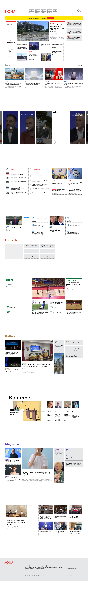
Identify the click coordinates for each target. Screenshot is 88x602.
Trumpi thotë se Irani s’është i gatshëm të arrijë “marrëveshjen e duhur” (14, 229)
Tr (40, 575)
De (29, 575)
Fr (32, 575)
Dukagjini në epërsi (9, 285)
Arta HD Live (9, 31)
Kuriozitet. (57, 449)
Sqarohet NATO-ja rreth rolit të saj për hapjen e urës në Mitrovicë (41, 176)
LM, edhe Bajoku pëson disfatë (56, 307)
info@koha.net (75, 571)
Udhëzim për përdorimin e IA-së (71, 568)
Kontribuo (50, 18)
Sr (38, 575)
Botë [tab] (35, 173)
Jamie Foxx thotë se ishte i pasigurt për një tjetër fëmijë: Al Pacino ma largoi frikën (73, 464)
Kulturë (37, 12)
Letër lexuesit (58, 18)
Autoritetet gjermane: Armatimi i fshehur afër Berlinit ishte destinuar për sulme (39, 220)
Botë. (69, 189)
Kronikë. (70, 180)
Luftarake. (8, 311)
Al (25, 575)
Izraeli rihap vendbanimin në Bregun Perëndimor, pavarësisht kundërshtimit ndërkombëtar (73, 233)
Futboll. (7, 306)
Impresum (7, 33)
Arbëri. (52, 23)
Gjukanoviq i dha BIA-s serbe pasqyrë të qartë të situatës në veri (41, 181)
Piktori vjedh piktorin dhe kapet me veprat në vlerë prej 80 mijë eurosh (59, 345)
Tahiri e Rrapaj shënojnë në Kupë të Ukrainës (10, 308)
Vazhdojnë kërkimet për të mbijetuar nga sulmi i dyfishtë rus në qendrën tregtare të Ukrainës (39, 233)
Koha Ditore (8, 27)
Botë (36, 10)
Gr (36, 575)
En (27, 575)
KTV (48, 10)
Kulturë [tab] (38, 173)
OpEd (30, 12)
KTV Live (8, 29)
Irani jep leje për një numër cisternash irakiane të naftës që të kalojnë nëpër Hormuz (39, 226)
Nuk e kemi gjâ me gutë (11, 43)
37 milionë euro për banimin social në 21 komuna (59, 183)
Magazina (43, 12)
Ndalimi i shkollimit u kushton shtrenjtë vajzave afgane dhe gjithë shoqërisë (74, 220)
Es (34, 575)
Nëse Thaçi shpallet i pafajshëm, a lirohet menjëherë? (40, 189)
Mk (43, 575)
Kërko (78, 12)
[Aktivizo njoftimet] (81, 11)
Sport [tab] (42, 173)
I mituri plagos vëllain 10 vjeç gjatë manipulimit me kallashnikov (75, 183)
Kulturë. (54, 189)
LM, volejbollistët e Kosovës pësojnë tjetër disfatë (73, 284)
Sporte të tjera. (70, 310)
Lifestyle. (67, 449)
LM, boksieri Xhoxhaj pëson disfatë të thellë (10, 313)
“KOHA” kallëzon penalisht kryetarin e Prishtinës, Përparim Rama (40, 185)
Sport (42, 10)
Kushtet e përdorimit (69, 566)
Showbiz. (67, 462)
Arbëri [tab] (31, 173)
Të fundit (12, 169)
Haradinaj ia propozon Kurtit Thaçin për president (40, 193)
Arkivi (54, 10)
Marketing (49, 12)
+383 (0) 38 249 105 (69, 571)
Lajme (30, 10)
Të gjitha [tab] (47, 173)
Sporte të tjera (71, 280)
